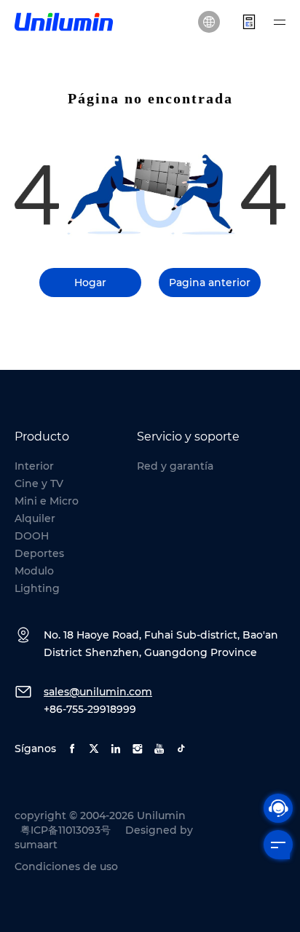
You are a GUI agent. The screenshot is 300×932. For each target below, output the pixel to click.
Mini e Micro (47, 501)
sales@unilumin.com (98, 691)
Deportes (39, 553)
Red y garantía (175, 466)
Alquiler (35, 518)
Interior (34, 466)
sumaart (36, 844)
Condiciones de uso (66, 866)
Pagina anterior (209, 282)
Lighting (37, 588)
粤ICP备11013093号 (65, 830)
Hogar (90, 282)
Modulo (34, 570)
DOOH (32, 535)
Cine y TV (39, 483)
